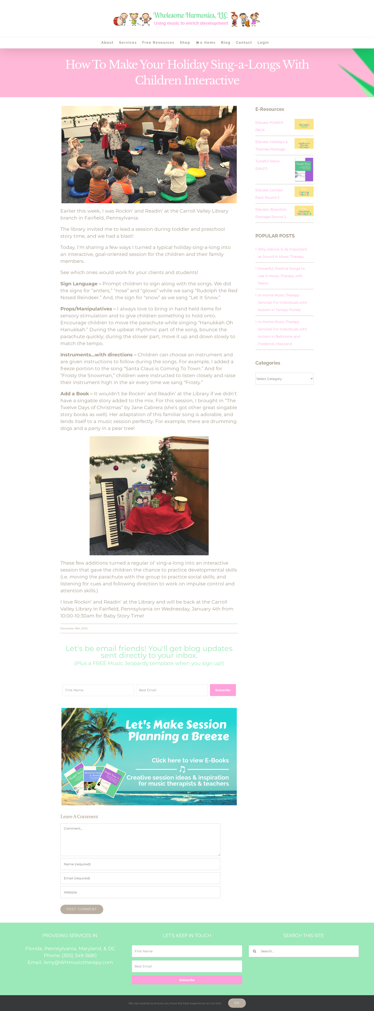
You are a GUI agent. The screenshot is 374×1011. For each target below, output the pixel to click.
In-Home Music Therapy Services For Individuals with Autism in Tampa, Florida (282, 302)
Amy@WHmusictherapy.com (78, 962)
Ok (237, 1003)
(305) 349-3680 (79, 955)
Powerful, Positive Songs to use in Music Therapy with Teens (281, 275)
